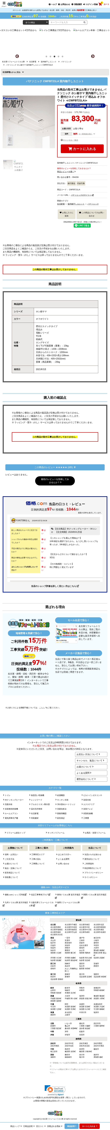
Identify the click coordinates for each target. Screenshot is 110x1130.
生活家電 (7, 72)
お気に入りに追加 (67, 214)
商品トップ (15, 1126)
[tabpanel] (55, 40)
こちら (42, 708)
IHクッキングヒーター (14, 800)
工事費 (86, 818)
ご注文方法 (9, 859)
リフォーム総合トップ (16, 833)
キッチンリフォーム (56, 833)
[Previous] (17, 56)
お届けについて (84, 767)
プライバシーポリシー (93, 873)
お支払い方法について (87, 754)
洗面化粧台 (62, 809)
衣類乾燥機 (88, 813)
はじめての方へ (64, 854)
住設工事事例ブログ (39, 895)
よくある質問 (83, 773)
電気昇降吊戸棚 (11, 818)
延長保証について (12, 873)
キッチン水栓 (62, 800)
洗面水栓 (8, 804)
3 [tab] (55, 57)
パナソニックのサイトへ (81, 195)
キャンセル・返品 (70, 140)
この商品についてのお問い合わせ (92, 214)
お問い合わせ (63, 864)
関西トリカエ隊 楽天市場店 (94, 895)
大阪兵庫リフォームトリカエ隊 (41, 904)
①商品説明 (28, 1126)
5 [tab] (63, 57)
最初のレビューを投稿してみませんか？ (55, 481)
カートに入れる (84, 149)
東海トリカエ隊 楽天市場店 (68, 895)
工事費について (38, 864)
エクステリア (89, 804)
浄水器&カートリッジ (66, 804)
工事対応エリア (38, 854)
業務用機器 (62, 813)
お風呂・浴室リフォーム (95, 833)
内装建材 (34, 818)
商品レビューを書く (65, 172)
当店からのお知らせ (92, 854)
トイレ (7, 795)
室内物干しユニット (76, 204)
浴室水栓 (87, 800)
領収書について (11, 877)
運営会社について (85, 779)
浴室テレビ (88, 809)
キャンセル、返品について (89, 760)
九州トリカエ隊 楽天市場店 (16, 902)
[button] (55, 1090)
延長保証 (61, 818)
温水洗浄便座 (36, 809)
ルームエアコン (11, 813)
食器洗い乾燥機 (37, 795)
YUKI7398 (21, 520)
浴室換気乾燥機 (11, 809)
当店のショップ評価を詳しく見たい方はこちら (54, 586)
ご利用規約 (89, 864)
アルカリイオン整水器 (40, 804)
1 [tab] (47, 57)
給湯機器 (61, 795)
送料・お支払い (11, 854)
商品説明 (71, 1126)
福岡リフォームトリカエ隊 (68, 902)
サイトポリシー (91, 877)
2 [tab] (51, 57)
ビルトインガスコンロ (92, 795)
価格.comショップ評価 (15, 895)
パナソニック (93, 204)
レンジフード (36, 800)
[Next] (92, 56)
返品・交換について (13, 868)
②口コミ (40, 1126)
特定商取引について (92, 868)
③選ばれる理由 (53, 1126)
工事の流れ (36, 859)
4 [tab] (59, 57)
